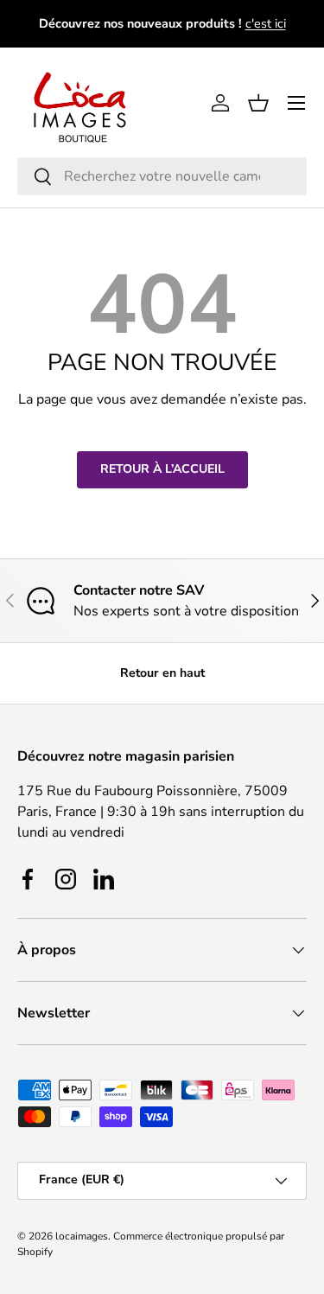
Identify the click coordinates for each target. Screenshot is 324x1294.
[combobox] (162, 176)
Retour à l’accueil (162, 469)
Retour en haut (162, 673)
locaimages (81, 1236)
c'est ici (265, 23)
